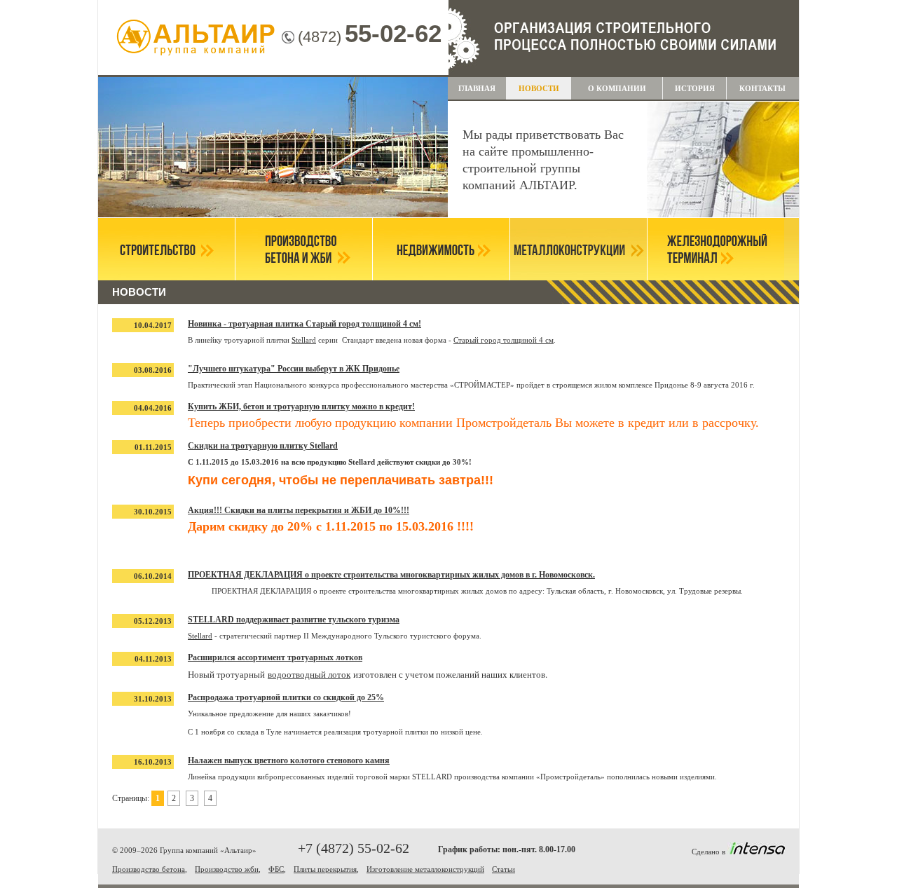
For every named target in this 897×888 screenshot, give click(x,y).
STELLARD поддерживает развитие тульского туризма (293, 619)
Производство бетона (148, 869)
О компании (617, 88)
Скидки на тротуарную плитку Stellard (263, 446)
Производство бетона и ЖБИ (303, 249)
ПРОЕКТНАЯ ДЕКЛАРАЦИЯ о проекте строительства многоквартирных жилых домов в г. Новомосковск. (391, 575)
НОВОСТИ (539, 88)
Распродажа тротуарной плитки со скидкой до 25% (286, 697)
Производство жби (227, 869)
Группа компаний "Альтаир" (196, 38)
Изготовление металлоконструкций (425, 869)
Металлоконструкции (578, 249)
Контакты (762, 88)
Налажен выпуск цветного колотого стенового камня (289, 760)
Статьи (503, 869)
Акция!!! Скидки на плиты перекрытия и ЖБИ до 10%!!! (298, 510)
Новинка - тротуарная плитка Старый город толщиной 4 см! (304, 324)
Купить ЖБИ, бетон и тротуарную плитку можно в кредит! (301, 406)
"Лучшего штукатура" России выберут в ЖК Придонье (293, 369)
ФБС (276, 869)
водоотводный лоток (309, 674)
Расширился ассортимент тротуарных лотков (275, 657)
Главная (476, 88)
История (695, 88)
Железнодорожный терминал (716, 249)
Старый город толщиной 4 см (503, 340)
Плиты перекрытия (325, 869)
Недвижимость (441, 249)
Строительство (166, 249)
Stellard (304, 340)
